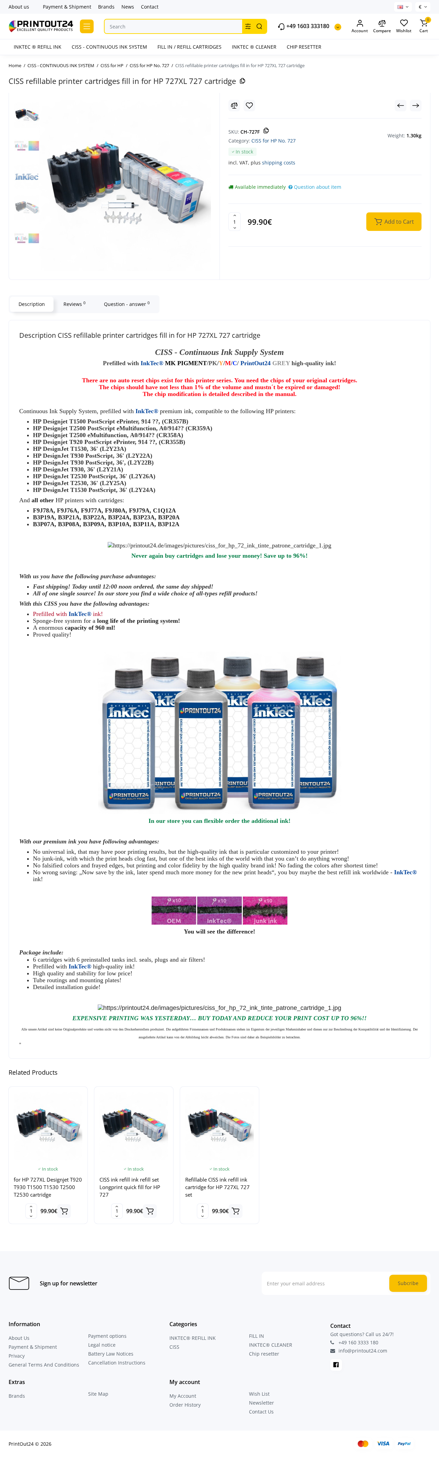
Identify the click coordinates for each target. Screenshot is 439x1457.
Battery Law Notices (110, 1353)
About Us (19, 1338)
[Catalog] (87, 26)
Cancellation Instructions (116, 1362)
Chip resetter (264, 1353)
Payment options (107, 1336)
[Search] (259, 26)
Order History (185, 1405)
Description (32, 304)
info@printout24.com (362, 1351)
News (127, 6)
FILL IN (256, 1336)
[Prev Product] (400, 105)
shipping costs (278, 162)
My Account (182, 1396)
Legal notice (102, 1345)
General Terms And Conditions (44, 1364)
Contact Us (261, 1411)
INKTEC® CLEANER (270, 1345)
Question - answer (127, 303)
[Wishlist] (249, 105)
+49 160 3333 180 (357, 1342)
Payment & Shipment (67, 6)
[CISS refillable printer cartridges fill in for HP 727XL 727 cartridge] (125, 185)
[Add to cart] (64, 1211)
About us (19, 6)
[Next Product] (416, 105)
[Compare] (234, 105)
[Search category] (247, 26)
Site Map (98, 1394)
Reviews (74, 303)
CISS (174, 1347)
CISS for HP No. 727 (273, 140)
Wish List (259, 1394)
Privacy (17, 1356)
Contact (149, 6)
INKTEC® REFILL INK (192, 1338)
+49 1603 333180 (307, 26)
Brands (106, 6)
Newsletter (261, 1402)
